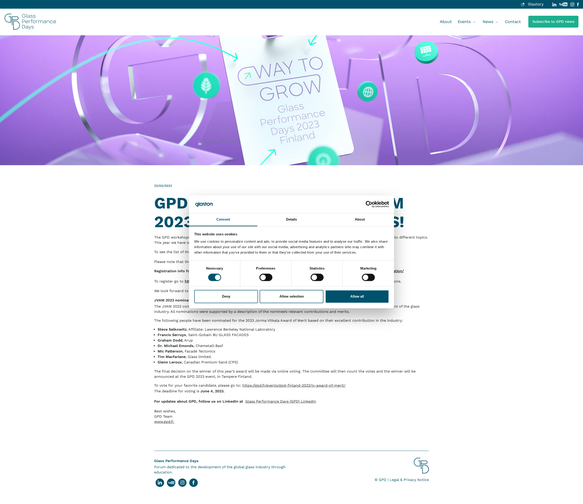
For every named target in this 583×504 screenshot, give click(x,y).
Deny (226, 296)
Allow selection (291, 296)
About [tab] (360, 219)
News (488, 21)
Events (464, 21)
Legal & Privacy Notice (409, 480)
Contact (513, 21)
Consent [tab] (223, 219)
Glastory (535, 4)
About (446, 21)
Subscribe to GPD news (553, 21)
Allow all (357, 296)
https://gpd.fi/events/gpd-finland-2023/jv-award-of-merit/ (293, 385)
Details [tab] (291, 219)
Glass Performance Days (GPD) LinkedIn (280, 401)
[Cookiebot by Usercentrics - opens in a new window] (369, 204)
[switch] (265, 277)
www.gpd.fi (164, 421)
